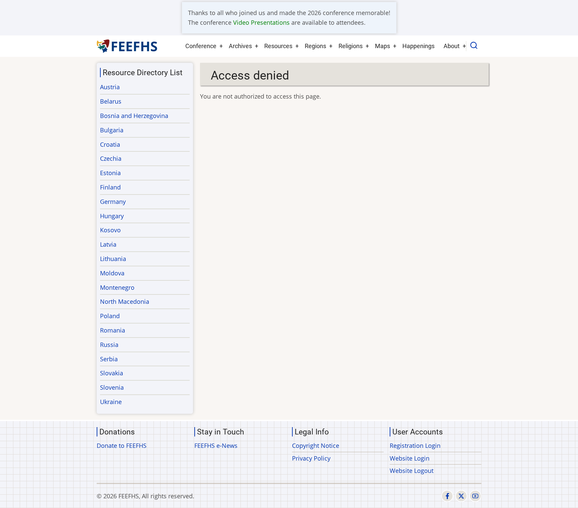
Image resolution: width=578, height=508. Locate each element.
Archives (240, 45)
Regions (315, 45)
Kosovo (110, 230)
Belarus (110, 101)
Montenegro (117, 287)
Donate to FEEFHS (122, 445)
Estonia (110, 173)
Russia (109, 345)
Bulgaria (111, 130)
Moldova (112, 273)
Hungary (112, 216)
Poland (110, 316)
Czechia (110, 158)
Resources (278, 45)
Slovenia (112, 387)
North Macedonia (124, 301)
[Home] (127, 46)
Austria (110, 87)
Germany (113, 202)
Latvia (108, 244)
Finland (110, 187)
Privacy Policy (311, 458)
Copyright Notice (315, 445)
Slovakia (111, 373)
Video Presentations (261, 22)
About (452, 45)
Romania (112, 330)
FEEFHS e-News (215, 445)
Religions (351, 45)
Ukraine (111, 402)
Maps (382, 45)
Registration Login (415, 445)
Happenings (418, 45)
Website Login (409, 458)
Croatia (110, 144)
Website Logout (412, 471)
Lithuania (113, 259)
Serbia (109, 359)
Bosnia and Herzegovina (134, 116)
